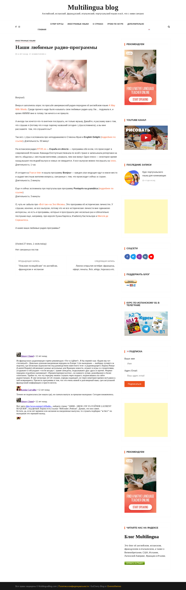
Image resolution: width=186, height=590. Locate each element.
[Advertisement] (146, 216)
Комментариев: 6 (39, 54)
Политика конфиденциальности (73, 586)
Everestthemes (114, 586)
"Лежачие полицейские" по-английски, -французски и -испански (38, 268)
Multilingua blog (93, 7)
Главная (42, 30)
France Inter (35, 173)
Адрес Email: (131, 370)
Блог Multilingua (141, 536)
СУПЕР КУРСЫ (56, 24)
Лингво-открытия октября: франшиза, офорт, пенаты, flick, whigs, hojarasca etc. (94, 268)
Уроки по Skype (115, 24)
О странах (98, 24)
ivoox (113, 161)
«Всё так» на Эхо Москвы (52, 204)
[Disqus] (66, 315)
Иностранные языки (78, 24)
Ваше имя (129, 359)
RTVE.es (41, 149)
